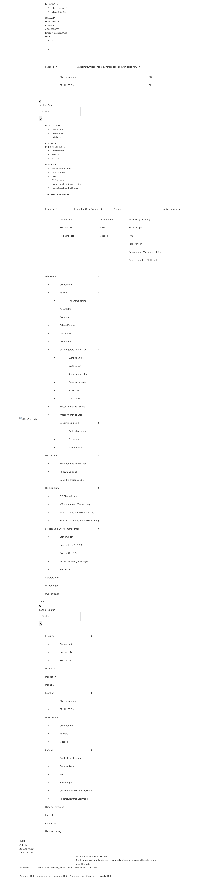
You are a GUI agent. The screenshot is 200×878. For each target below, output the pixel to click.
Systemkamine (76, 357)
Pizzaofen (74, 439)
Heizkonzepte (58, 137)
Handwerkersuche (58, 194)
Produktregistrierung (61, 168)
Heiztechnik (57, 133)
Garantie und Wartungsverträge (66, 184)
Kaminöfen (74, 398)
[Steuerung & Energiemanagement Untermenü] (98, 529)
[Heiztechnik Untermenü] (98, 455)
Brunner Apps (58, 172)
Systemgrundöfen (78, 382)
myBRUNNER (52, 593)
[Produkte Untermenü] (59, 126)
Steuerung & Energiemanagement (62, 528)
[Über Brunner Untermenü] (64, 147)
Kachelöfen (65, 309)
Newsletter (26, 852)
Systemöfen (75, 366)
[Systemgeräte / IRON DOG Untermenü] (98, 350)
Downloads (52, 22)
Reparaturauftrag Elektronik (65, 188)
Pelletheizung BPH (69, 471)
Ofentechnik (57, 129)
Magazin (50, 18)
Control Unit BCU (69, 553)
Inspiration (52, 143)
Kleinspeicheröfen (78, 374)
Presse (23, 845)
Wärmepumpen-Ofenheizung (75, 504)
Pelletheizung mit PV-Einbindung (77, 512)
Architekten (52, 29)
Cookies (94, 867)
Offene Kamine (67, 325)
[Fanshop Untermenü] (57, 4)
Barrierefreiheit (81, 867)
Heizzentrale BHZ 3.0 (71, 545)
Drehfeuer (65, 317)
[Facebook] (21, 872)
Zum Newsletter (83, 864)
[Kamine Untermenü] (98, 293)
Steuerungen (66, 536)
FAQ (54, 176)
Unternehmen (58, 151)
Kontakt (50, 25)
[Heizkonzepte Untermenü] (98, 488)
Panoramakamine (77, 300)
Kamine (63, 292)
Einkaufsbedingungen (55, 867)
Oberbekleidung (59, 8)
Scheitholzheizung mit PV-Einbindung (80, 520)
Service (49, 165)
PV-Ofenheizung (68, 496)
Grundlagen (66, 284)
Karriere (55, 155)
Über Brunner (53, 147)
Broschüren (26, 849)
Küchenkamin (75, 447)
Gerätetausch (52, 577)
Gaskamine (65, 333)
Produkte (51, 126)
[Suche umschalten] (40, 101)
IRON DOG (74, 390)
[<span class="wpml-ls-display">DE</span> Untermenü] (50, 37)
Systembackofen (77, 431)
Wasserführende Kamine (72, 406)
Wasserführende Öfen (71, 414)
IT (53, 50)
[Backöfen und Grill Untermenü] (98, 423)
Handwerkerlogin (56, 33)
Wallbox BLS (66, 569)
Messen (55, 158)
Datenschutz (37, 867)
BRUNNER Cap (59, 12)
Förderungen (58, 180)
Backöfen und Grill (69, 422)
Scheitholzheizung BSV (72, 480)
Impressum (24, 867)
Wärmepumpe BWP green (73, 463)
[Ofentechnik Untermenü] (98, 276)
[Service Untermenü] (56, 165)
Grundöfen (65, 341)
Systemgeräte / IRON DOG (73, 349)
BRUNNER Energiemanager (74, 561)
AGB (69, 867)
